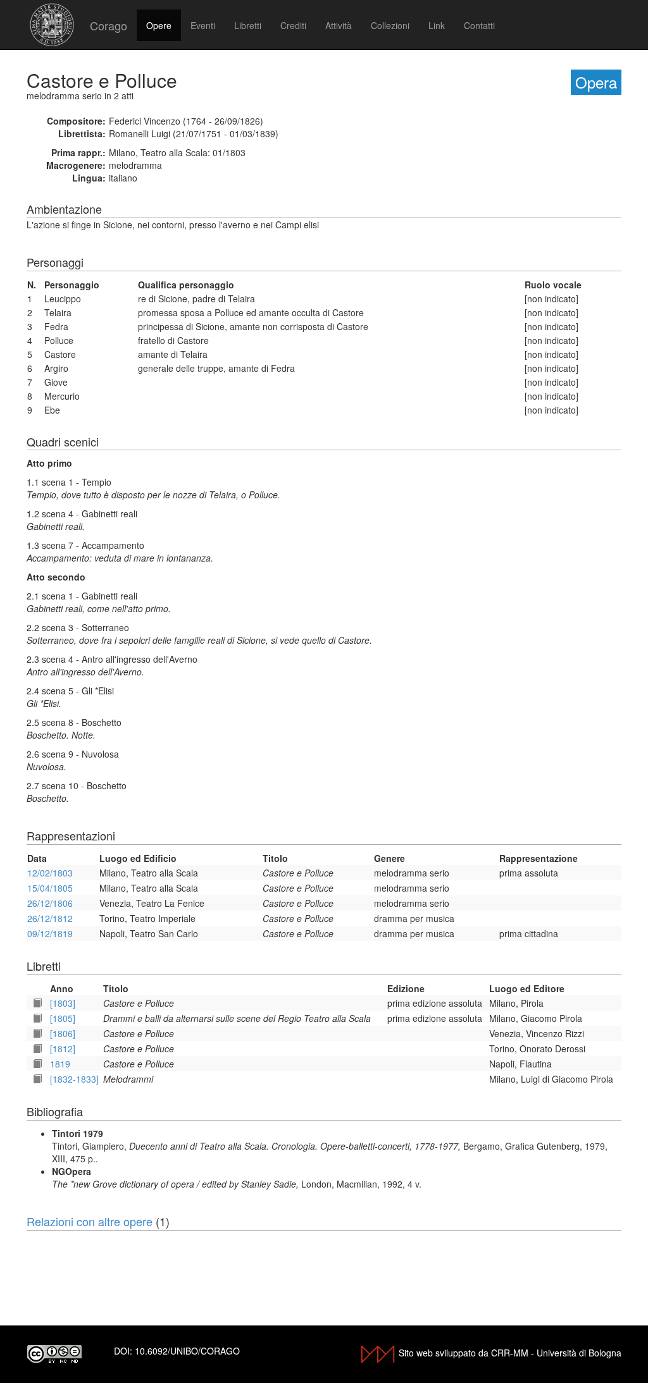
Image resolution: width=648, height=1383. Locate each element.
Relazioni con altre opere (90, 1221)
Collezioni (390, 25)
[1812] (62, 1048)
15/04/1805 (50, 888)
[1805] (62, 1018)
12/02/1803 (50, 872)
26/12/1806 (50, 903)
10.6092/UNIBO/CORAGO (187, 1350)
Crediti (293, 25)
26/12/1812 (50, 918)
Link (436, 25)
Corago (108, 25)
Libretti (247, 25)
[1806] (62, 1033)
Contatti (479, 25)
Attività (338, 25)
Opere (158, 25)
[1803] (62, 1003)
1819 (60, 1063)
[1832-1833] (74, 1079)
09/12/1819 (50, 933)
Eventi (202, 25)
